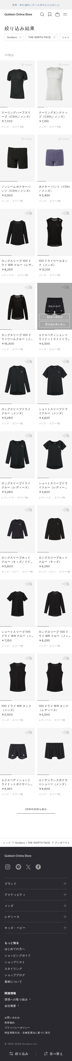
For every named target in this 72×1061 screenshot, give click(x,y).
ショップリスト (15, 962)
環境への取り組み (16, 999)
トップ (7, 842)
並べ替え (56, 1054)
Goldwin (12, 37)
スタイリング (13, 968)
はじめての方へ (15, 949)
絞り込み (21, 1054)
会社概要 (10, 1006)
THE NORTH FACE (39, 37)
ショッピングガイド (18, 955)
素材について (13, 981)
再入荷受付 (56, 316)
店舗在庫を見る (56, 324)
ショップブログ (15, 975)
